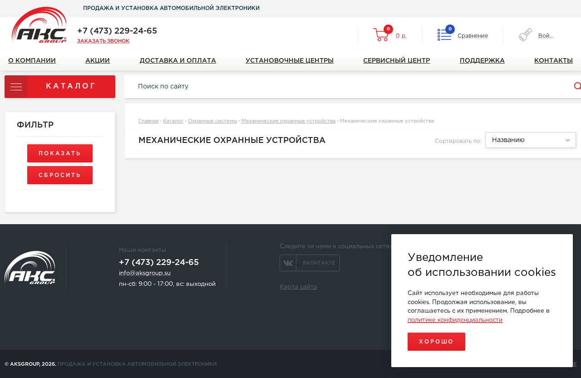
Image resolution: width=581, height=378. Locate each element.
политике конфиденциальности (455, 320)
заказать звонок (103, 41)
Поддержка (482, 61)
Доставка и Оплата (178, 61)
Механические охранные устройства (288, 121)
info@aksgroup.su (145, 273)
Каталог (173, 121)
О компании (32, 61)
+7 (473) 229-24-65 (117, 31)
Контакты (553, 61)
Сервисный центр (396, 61)
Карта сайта (298, 287)
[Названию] (529, 146)
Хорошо (436, 341)
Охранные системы (212, 121)
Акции (97, 61)
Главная (148, 121)
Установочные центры (290, 61)
